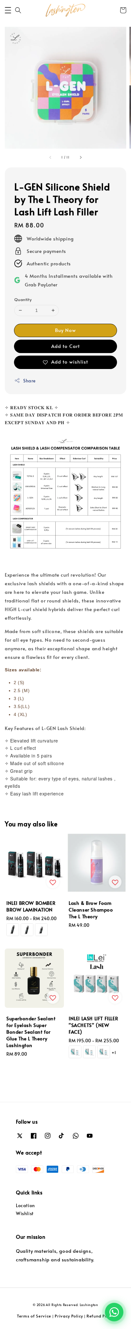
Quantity (22, 299)
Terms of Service (34, 1316)
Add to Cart (65, 346)
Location (25, 1205)
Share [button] (29, 381)
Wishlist (25, 1213)
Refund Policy (100, 1316)
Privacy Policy (69, 1316)
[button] (8, 10)
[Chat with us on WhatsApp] (114, 1312)
